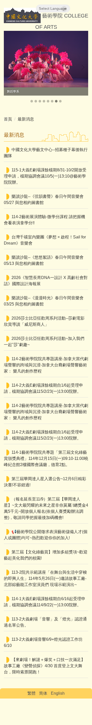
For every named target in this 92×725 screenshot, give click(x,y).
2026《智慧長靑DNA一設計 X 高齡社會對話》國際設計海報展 (46, 280)
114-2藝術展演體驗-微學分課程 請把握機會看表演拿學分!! (44, 220)
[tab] (32, 101)
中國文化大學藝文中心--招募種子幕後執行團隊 (46, 152)
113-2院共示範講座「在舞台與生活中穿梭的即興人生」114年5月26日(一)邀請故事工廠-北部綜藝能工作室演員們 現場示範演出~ (45, 578)
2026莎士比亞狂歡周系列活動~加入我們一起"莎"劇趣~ (44, 341)
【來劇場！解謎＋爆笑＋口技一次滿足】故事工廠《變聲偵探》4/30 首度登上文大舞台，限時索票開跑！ (44, 665)
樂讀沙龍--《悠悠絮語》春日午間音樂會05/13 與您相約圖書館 (44, 260)
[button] (10, 67)
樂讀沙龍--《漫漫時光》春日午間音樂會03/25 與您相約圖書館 (44, 301)
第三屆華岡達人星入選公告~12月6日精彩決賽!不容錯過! (45, 482)
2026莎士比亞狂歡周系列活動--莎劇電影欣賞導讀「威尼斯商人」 (44, 321)
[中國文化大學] (22, 16)
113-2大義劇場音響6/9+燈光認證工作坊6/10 (43, 642)
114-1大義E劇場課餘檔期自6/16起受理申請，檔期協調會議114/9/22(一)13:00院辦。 (44, 602)
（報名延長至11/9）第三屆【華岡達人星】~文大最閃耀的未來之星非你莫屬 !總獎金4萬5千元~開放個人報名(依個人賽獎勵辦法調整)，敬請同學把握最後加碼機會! (46, 508)
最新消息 (26, 119)
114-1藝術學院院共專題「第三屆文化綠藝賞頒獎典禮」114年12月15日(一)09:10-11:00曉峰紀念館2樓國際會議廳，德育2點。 (46, 458)
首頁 (8, 119)
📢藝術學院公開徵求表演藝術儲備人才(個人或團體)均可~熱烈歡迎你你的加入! (45, 534)
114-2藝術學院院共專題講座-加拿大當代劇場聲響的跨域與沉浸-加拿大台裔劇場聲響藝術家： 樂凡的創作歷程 (46, 365)
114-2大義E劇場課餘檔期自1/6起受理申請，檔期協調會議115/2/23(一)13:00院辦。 (43, 388)
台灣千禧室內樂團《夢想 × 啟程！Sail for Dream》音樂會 (45, 240)
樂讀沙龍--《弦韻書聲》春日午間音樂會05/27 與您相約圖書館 (44, 199)
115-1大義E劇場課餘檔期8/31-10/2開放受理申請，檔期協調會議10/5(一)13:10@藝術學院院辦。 (45, 176)
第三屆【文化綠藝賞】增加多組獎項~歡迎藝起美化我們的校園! (45, 555)
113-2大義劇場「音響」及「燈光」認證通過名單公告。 (45, 622)
